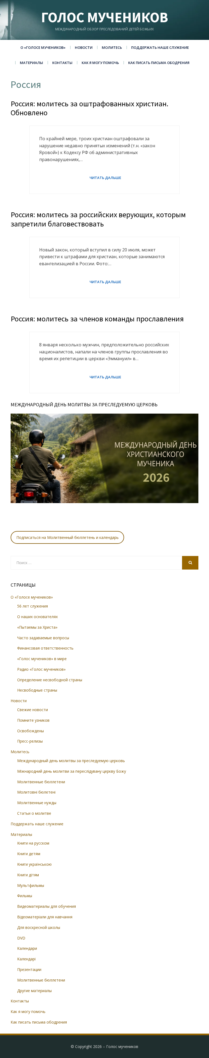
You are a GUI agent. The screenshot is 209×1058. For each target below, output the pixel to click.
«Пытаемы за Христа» (37, 627)
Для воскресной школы (38, 927)
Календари (27, 948)
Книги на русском (33, 843)
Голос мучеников (104, 17)
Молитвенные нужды (36, 802)
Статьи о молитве (34, 813)
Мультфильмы (30, 885)
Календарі (26, 958)
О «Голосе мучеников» (43, 47)
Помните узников (33, 720)
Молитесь (112, 47)
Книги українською (34, 864)
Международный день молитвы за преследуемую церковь (71, 760)
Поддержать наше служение (160, 47)
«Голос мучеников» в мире (42, 658)
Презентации (29, 969)
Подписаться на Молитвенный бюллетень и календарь (67, 537)
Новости (84, 47)
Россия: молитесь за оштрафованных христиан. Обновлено (89, 108)
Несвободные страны (37, 690)
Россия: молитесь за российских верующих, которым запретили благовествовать (98, 219)
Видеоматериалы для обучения (46, 906)
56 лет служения (32, 606)
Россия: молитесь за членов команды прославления (97, 319)
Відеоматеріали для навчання (44, 916)
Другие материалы (34, 990)
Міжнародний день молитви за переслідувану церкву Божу (71, 771)
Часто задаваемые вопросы (43, 637)
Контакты (62, 62)
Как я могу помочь (100, 62)
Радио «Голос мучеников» (41, 669)
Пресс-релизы (30, 741)
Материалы (31, 62)
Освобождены (30, 730)
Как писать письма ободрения (158, 62)
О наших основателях (37, 616)
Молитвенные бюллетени (41, 781)
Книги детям (28, 853)
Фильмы (24, 895)
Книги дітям (28, 874)
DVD (21, 938)
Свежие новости (32, 709)
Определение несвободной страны (49, 679)
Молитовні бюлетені (36, 792)
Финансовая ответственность (45, 648)
